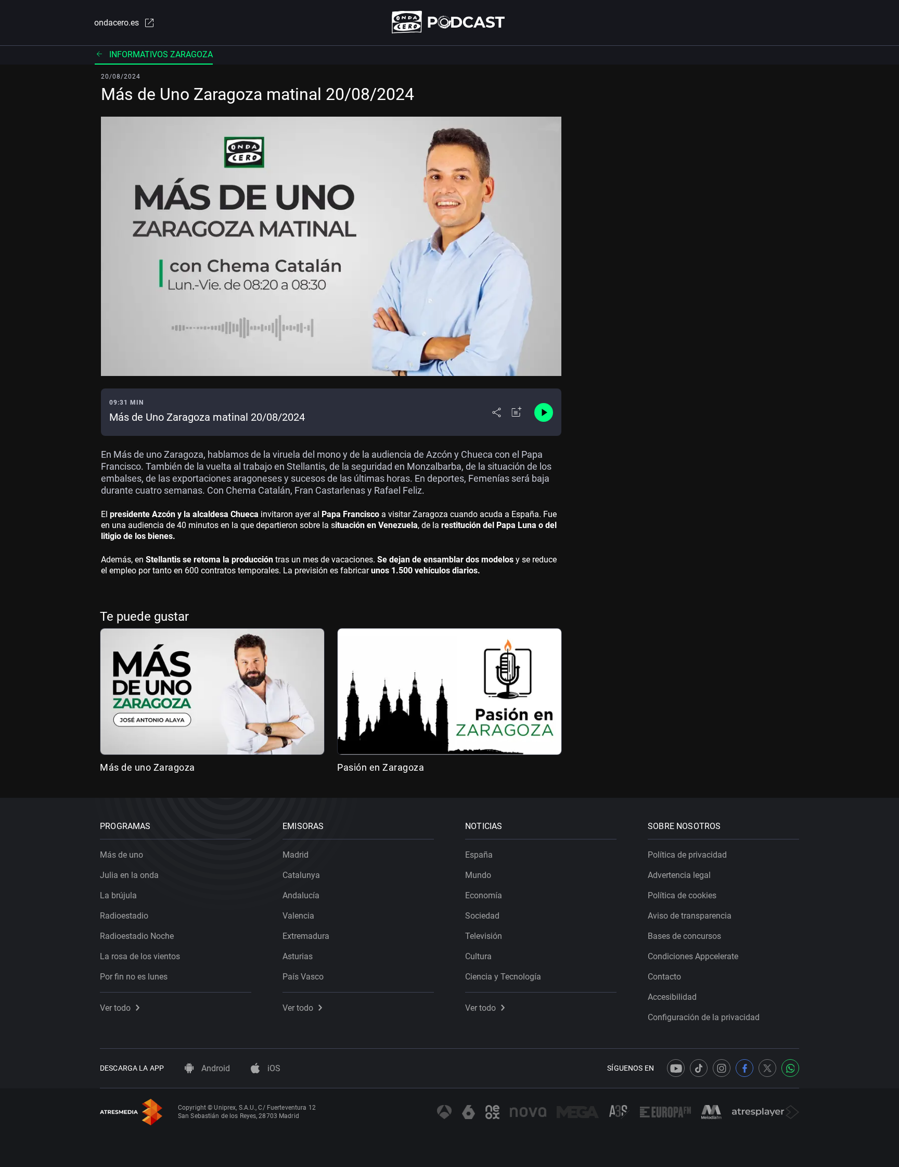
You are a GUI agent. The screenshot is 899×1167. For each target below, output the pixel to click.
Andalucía (300, 895)
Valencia (298, 916)
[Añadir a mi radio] (516, 412)
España (479, 855)
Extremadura (305, 936)
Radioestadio (124, 916)
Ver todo (115, 1008)
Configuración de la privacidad (704, 1017)
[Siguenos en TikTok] (699, 1068)
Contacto (664, 977)
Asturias (297, 956)
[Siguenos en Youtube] (676, 1068)
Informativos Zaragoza (161, 54)
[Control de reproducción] (543, 412)
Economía (483, 895)
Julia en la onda (129, 875)
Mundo (478, 875)
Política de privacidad (687, 855)
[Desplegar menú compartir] (496, 412)
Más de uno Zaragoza (147, 767)
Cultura (478, 956)
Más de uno (121, 855)
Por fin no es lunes (134, 977)
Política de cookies (682, 895)
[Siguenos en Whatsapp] (790, 1068)
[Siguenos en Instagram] (721, 1068)
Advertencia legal (679, 875)
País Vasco (303, 977)
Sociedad (482, 916)
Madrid (295, 855)
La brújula (118, 895)
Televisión (483, 936)
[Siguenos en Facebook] (744, 1068)
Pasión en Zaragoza (380, 767)
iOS (272, 1068)
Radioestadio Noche (137, 936)
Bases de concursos (684, 936)
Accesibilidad (672, 997)
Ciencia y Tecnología (503, 977)
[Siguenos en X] (767, 1068)
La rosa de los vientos (140, 956)
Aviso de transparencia (689, 916)
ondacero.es (116, 23)
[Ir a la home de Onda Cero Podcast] (449, 22)
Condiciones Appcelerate (693, 956)
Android (214, 1068)
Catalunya (301, 875)
